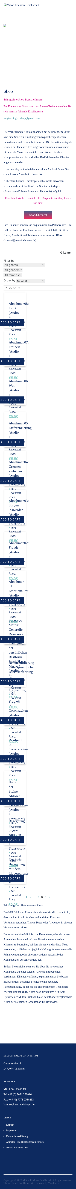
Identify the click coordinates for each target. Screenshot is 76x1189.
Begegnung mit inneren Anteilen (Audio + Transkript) (17, 834)
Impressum (11, 1130)
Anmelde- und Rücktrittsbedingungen (25, 1142)
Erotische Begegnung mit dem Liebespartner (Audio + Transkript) (18, 873)
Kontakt (10, 1125)
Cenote (15, 1183)
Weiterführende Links (17, 1147)
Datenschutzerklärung (17, 1136)
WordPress (53, 1183)
